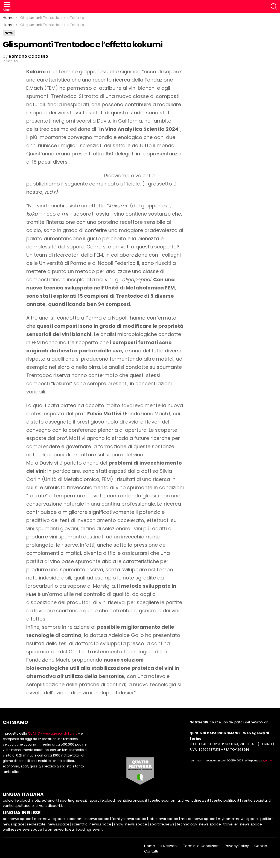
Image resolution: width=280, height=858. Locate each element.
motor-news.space (198, 818)
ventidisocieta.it (256, 800)
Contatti (151, 851)
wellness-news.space (22, 829)
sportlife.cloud (102, 800)
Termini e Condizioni (201, 846)
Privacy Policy (237, 846)
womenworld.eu (59, 829)
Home (149, 846)
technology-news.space (199, 824)
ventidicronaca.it (132, 800)
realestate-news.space (48, 824)
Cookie (260, 846)
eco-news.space (49, 818)
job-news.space (163, 818)
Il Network (169, 846)
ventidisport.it (51, 805)
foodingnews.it (89, 829)
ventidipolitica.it (225, 800)
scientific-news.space (91, 824)
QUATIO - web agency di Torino (52, 733)
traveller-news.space (242, 824)
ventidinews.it (197, 800)
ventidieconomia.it (166, 800)
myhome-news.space (238, 818)
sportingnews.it (73, 800)
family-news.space (129, 818)
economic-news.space (88, 818)
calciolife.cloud (16, 800)
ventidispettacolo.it (20, 805)
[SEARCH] (274, 6)
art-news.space (17, 818)
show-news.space (130, 824)
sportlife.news (162, 824)
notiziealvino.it (44, 800)
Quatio (267, 760)
